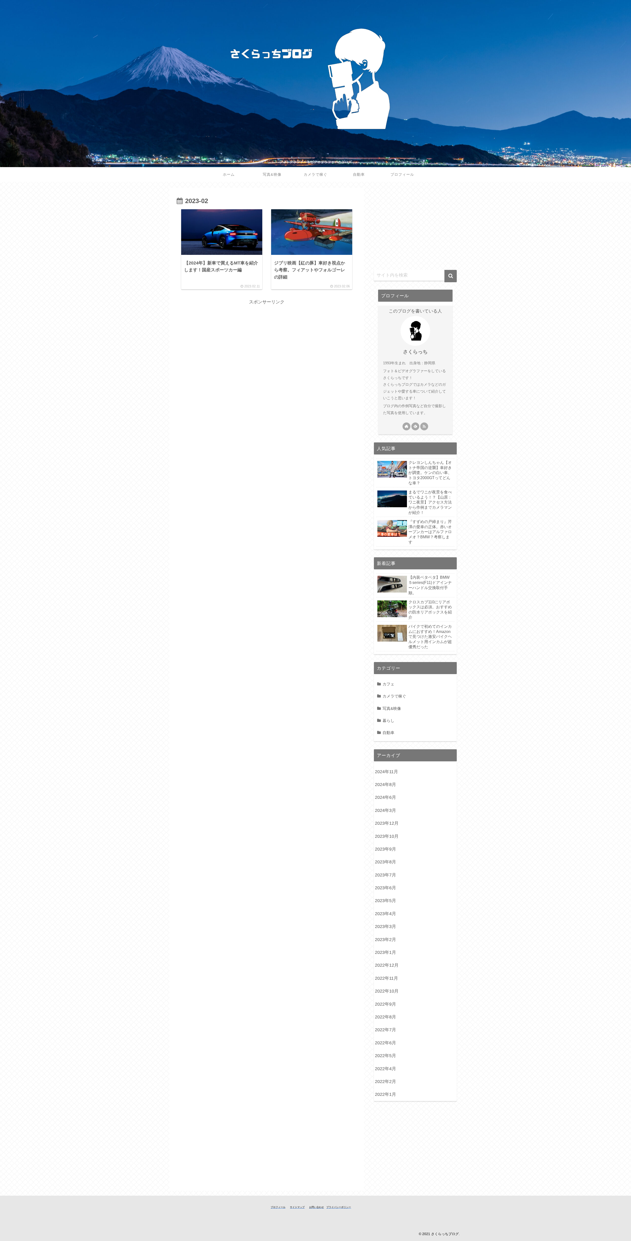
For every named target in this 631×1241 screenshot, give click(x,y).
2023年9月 (385, 849)
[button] (450, 276)
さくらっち (415, 351)
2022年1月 (385, 1094)
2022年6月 (385, 1042)
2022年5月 (385, 1055)
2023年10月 (387, 836)
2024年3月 (385, 810)
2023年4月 (385, 913)
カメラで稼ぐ (394, 696)
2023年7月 (385, 875)
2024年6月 (385, 797)
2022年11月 (386, 978)
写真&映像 (392, 708)
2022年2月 (385, 1081)
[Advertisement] (267, 340)
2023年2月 (385, 939)
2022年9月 (385, 1004)
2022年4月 (385, 1068)
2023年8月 (385, 861)
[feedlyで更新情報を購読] (415, 426)
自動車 (388, 732)
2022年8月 (385, 1016)
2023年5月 (385, 900)
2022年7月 (385, 1029)
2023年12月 (387, 823)
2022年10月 (387, 991)
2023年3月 (385, 926)
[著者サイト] (406, 426)
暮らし (388, 720)
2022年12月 (387, 965)
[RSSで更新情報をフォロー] (424, 426)
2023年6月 (385, 887)
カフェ (388, 684)
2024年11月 (386, 771)
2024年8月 (385, 784)
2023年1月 (385, 952)
